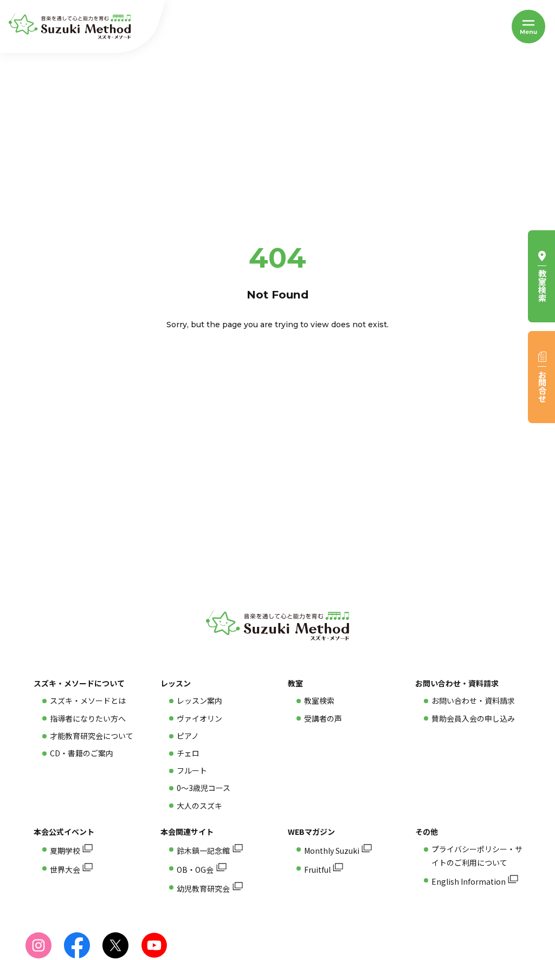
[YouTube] (154, 945)
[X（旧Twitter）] (115, 945)
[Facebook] (77, 945)
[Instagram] (38, 945)
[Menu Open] (528, 26)
